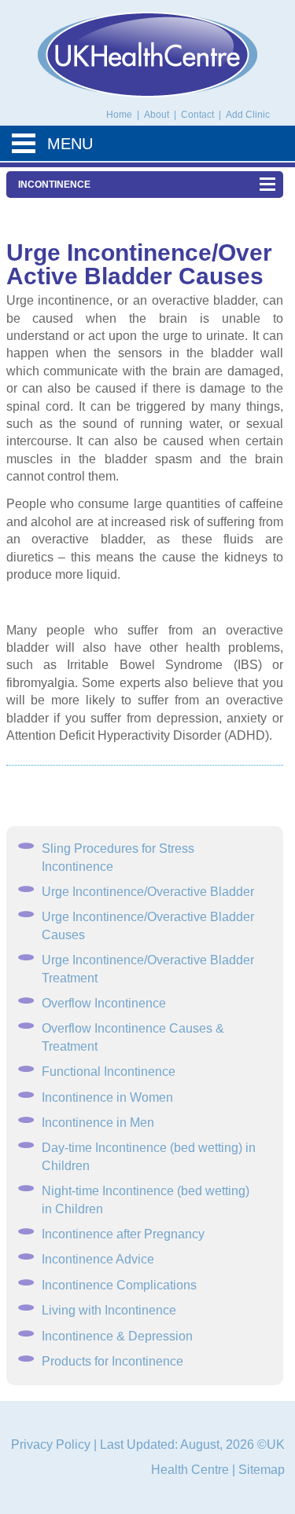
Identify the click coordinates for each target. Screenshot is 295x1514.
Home (119, 114)
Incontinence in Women (107, 1097)
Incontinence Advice (98, 1259)
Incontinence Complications (119, 1285)
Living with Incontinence (109, 1310)
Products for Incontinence (112, 1361)
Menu (70, 143)
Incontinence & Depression (117, 1336)
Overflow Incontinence (104, 1003)
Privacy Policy (50, 1444)
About (157, 114)
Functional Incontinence (108, 1071)
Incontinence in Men (98, 1122)
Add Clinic (248, 114)
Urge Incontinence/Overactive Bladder (148, 891)
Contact (198, 114)
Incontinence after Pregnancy (123, 1234)
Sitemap (261, 1469)
